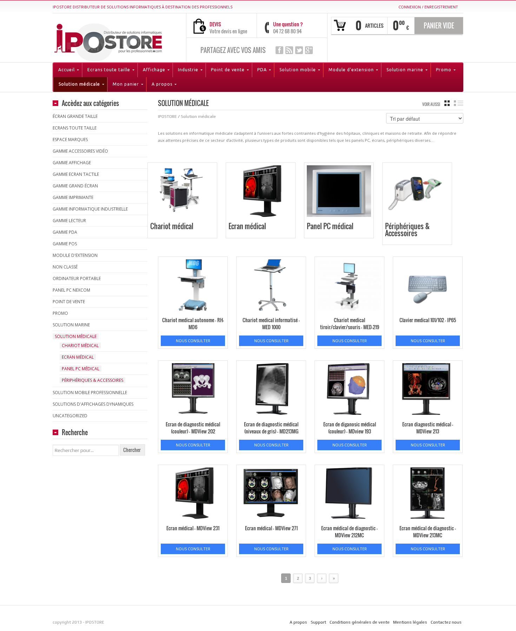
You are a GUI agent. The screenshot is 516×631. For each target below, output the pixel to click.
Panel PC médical (80, 369)
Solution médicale (76, 336)
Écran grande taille (75, 116)
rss (289, 50)
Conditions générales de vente (360, 622)
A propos (298, 622)
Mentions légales (410, 622)
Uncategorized (70, 416)
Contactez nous (446, 622)
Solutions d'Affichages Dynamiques (93, 404)
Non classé (65, 267)
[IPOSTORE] (108, 41)
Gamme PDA (65, 232)
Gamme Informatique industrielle (90, 209)
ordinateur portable (77, 278)
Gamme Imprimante (73, 197)
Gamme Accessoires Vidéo (80, 151)
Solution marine (71, 325)
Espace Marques (70, 139)
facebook (279, 50)
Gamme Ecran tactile (76, 174)
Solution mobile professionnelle (90, 393)
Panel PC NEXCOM (71, 290)
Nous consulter (193, 340)
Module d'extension (75, 255)
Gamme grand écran (75, 186)
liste (458, 103)
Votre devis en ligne (228, 31)
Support (318, 622)
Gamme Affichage (72, 163)
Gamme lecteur (69, 221)
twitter (299, 50)
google (309, 50)
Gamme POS (65, 244)
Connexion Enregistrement (428, 6)
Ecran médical (78, 357)
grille (447, 103)
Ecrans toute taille (75, 128)
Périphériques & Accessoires (92, 380)
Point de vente (69, 302)
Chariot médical (80, 345)
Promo (60, 313)
